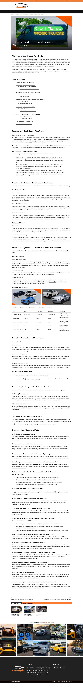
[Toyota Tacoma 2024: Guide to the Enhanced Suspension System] (41, 609)
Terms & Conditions (36, 0)
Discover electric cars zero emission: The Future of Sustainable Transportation (57, 599)
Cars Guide (22, 28)
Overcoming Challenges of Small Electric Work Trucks (28, 114)
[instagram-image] (8, 632)
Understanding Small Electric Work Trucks (25, 85)
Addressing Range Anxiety (26, 116)
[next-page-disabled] (14, 618)
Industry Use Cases (24, 108)
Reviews (29, 28)
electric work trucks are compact (22, 436)
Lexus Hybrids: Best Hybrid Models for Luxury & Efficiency (22, 599)
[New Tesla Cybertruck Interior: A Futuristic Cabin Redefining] (29, 609)
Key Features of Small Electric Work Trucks (29, 89)
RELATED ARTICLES (16, 603)
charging (42, 265)
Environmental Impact (24, 96)
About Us (22, 0)
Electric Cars (36, 28)
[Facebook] (65, 1)
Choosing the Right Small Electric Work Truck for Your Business (30, 99)
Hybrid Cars (44, 28)
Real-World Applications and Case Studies (25, 107)
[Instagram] (67, 1)
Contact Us (26, 0)
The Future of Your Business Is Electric (24, 121)
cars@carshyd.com (37, 677)
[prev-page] (12, 618)
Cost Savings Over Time (25, 94)
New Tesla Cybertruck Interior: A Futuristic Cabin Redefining (29, 615)
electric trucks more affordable (19, 468)
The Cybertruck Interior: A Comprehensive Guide (15, 615)
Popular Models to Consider (26, 103)
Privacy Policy (31, 0)
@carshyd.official (48, 622)
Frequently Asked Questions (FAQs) (24, 124)
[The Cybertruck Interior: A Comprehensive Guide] (16, 609)
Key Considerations (24, 101)
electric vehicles (60, 215)
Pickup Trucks (52, 28)
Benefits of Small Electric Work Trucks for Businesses (28, 92)
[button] (70, 28)
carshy (15, 47)
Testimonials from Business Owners (28, 111)
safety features (60, 574)
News (17, 28)
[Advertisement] (41, 18)
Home (13, 28)
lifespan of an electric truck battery (22, 564)
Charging (20, 259)
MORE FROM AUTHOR (27, 603)
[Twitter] (71, 1)
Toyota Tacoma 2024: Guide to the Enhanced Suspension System (41, 614)
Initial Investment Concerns (26, 118)
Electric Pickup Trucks (15, 612)
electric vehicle (52, 281)
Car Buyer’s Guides (62, 28)
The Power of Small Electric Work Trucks (25, 82)
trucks (61, 538)
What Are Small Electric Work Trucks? (28, 86)
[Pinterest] (69, 1)
